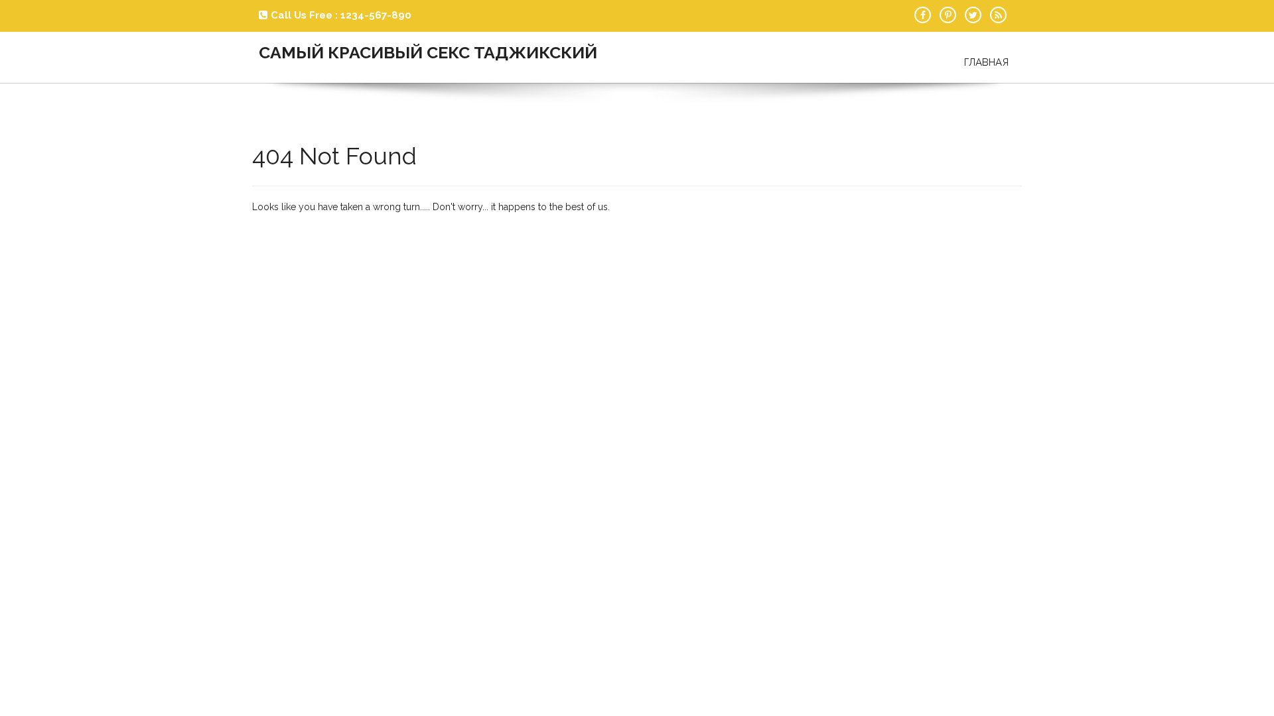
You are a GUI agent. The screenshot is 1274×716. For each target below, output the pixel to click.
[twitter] (973, 15)
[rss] (998, 15)
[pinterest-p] (948, 15)
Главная (986, 62)
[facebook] (922, 15)
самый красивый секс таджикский (428, 52)
